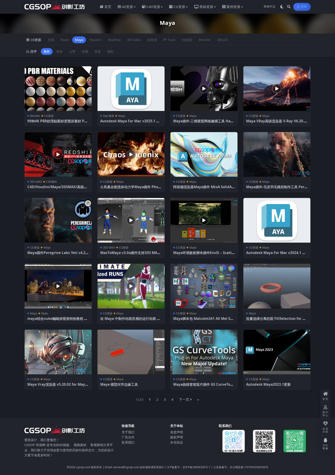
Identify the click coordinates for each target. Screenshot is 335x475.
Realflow (114, 40)
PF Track (169, 40)
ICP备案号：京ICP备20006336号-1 (188, 467)
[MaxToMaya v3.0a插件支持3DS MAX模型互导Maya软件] (131, 220)
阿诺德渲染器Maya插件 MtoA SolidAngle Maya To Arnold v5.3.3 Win (203, 189)
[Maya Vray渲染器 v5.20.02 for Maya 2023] (58, 352)
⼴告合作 (128, 437)
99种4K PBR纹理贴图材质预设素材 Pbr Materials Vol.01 (57, 123)
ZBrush (222, 40)
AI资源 (152, 40)
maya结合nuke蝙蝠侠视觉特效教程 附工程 (57, 320)
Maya (79, 40)
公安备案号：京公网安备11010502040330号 (240, 467)
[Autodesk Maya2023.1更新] (276, 352)
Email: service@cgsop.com (122, 467)
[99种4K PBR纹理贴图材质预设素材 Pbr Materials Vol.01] (58, 88)
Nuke (65, 40)
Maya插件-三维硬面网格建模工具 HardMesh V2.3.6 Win (203, 123)
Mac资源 (108, 116)
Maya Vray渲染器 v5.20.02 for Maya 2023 (57, 386)
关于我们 (128, 432)
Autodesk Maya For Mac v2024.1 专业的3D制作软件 (276, 254)
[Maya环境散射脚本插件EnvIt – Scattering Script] (203, 220)
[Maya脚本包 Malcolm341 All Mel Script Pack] (203, 286)
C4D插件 (51, 182)
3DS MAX (134, 40)
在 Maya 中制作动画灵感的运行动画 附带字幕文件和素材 (130, 320)
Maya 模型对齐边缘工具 (119, 384)
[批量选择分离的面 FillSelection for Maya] (276, 286)
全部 (51, 40)
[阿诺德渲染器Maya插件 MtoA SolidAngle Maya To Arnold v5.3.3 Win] (203, 154)
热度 (59, 51)
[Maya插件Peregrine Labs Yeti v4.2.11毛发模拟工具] (58, 220)
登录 (304, 6)
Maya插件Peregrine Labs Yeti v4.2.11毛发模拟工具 (57, 254)
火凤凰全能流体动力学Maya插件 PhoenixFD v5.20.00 (130, 189)
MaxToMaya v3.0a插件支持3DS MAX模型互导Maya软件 (130, 254)
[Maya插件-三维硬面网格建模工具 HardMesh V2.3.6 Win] (203, 88)
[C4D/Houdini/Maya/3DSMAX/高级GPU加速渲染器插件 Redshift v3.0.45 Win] (58, 154)
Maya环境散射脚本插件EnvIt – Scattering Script (203, 254)
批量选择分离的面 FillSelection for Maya (277, 320)
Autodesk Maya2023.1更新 (268, 384)
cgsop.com (83, 467)
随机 (110, 51)
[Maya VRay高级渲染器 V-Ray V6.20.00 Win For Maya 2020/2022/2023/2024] (276, 88)
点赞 (72, 51)
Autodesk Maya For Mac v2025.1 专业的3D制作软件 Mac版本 (130, 123)
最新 (47, 51)
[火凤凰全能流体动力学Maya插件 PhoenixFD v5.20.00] (131, 154)
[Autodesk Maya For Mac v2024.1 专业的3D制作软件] (276, 220)
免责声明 (176, 432)
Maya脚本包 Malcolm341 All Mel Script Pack (204, 320)
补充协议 (176, 442)
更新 (98, 51)
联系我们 (128, 442)
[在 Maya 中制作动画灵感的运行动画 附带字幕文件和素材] (131, 286)
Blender (205, 40)
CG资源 (49, 116)
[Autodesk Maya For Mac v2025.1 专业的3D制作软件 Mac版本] (131, 88)
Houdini (96, 40)
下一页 (184, 399)
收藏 (85, 51)
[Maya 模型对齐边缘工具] (131, 352)
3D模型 (187, 40)
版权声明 (176, 437)
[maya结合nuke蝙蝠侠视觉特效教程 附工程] (58, 286)
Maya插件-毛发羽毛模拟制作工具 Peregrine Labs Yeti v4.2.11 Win (276, 189)
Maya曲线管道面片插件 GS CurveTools (203, 386)
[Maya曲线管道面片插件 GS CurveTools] (203, 352)
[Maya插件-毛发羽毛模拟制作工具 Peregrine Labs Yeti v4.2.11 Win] (276, 154)
